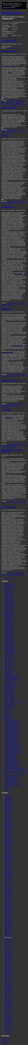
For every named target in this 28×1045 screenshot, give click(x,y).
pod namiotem (8, 682)
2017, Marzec (7, 948)
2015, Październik (8, 971)
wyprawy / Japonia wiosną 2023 (12, 749)
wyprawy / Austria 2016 (10, 721)
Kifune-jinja (6, 410)
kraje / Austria (8, 655)
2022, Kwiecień (8, 865)
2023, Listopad (8, 839)
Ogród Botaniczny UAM (10, 675)
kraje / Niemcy (8, 663)
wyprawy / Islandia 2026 (10, 741)
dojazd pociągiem (9, 585)
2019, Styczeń (8, 918)
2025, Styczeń (8, 820)
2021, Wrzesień (8, 874)
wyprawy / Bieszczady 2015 (11, 724)
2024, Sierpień (8, 827)
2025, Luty (7, 818)
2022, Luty (7, 868)
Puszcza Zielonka (8, 708)
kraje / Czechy (8, 656)
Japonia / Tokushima (9, 644)
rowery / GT (18, 48)
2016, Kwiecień (8, 963)
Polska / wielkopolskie (10, 704)
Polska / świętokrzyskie (10, 701)
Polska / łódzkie (8, 690)
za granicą (18, 129)
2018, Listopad (8, 921)
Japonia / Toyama (9, 648)
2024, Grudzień (8, 821)
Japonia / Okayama (9, 631)
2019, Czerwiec (8, 911)
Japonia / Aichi (8, 590)
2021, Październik (8, 873)
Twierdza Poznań (8, 719)
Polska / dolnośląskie (9, 685)
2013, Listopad (8, 1003)
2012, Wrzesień (8, 1022)
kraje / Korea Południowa (10, 661)
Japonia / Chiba (8, 595)
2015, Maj (6, 978)
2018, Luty (7, 933)
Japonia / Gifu (8, 601)
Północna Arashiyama (10, 380)
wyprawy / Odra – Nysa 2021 (11, 764)
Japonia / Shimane (9, 640)
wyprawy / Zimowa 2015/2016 (12, 786)
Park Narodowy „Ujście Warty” (12, 678)
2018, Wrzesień (8, 924)
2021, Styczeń (8, 885)
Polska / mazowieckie (10, 693)
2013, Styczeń (8, 1016)
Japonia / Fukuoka (9, 599)
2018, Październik (8, 922)
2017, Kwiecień (8, 947)
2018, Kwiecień (8, 930)
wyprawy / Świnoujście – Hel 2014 (13, 771)
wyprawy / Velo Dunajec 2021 (12, 780)
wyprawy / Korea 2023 (10, 757)
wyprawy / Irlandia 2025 (10, 738)
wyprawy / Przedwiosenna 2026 (12, 768)
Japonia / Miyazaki (9, 623)
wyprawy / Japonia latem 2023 (12, 746)
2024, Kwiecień (8, 832)
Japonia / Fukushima (9, 600)
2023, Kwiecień (8, 848)
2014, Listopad (8, 986)
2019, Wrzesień (8, 907)
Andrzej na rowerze (12, 13)
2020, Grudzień (8, 887)
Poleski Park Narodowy (10, 683)
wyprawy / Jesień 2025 (10, 750)
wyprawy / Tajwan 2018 (10, 777)
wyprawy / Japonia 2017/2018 (9, 104)
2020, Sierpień (8, 892)
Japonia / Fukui (8, 597)
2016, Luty (7, 966)
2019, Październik (8, 906)
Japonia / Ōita (8, 630)
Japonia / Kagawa (9, 612)
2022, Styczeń (8, 869)
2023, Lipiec (7, 844)
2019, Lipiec (7, 910)
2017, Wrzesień (8, 940)
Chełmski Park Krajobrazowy (11, 584)
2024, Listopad (8, 823)
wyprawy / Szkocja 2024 (10, 776)
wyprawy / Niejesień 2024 (11, 761)
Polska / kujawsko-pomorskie (12, 686)
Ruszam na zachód (9, 51)
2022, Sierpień (8, 859)
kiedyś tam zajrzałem (7, 352)
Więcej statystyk (6, 37)
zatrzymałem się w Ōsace (8, 66)
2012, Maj (6, 1027)
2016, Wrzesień (8, 956)
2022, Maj (7, 863)
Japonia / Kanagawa (9, 615)
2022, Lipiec (7, 861)
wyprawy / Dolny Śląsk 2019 (11, 730)
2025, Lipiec (7, 812)
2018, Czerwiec (8, 928)
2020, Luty (7, 900)
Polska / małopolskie (9, 691)
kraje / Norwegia (8, 664)
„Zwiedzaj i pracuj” (17, 345)
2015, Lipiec (7, 975)
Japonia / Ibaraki (8, 608)
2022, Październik (9, 857)
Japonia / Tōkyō (8, 645)
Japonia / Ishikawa (9, 610)
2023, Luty (7, 851)
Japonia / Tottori (8, 646)
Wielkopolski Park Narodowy (11, 720)
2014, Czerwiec (8, 993)
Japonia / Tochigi (8, 642)
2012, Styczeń (8, 1033)
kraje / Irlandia (8, 657)
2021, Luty (7, 884)
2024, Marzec (7, 833)
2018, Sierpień (8, 925)
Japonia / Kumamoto (9, 618)
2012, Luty (7, 1031)
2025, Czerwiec (8, 813)
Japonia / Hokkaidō (9, 605)
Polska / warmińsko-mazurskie (12, 702)
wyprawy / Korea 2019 (10, 756)
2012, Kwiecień (8, 1029)
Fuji (5, 1042)
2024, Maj (6, 831)
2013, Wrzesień (8, 1005)
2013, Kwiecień (8, 1012)
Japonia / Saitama (9, 637)
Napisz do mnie (7, 6)
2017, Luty (7, 949)
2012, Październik (8, 1020)
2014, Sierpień (8, 990)
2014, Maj (6, 995)
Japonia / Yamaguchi (9, 652)
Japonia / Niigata (8, 629)
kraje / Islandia (8, 659)
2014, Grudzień (8, 985)
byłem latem (9, 418)
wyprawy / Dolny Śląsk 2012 (11, 728)
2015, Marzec (7, 981)
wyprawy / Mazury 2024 (10, 758)
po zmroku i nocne (12, 201)
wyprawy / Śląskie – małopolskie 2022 (14, 769)
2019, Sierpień (8, 909)
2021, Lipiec (7, 877)
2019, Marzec (7, 915)
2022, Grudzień (8, 854)
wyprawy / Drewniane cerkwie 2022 (13, 731)
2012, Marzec (7, 1030)
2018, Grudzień (8, 919)
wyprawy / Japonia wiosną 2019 (12, 747)
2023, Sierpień (8, 843)
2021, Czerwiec (8, 878)
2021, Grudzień (8, 870)
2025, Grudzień (8, 805)
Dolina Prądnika (8, 586)
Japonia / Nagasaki (9, 626)
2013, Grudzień (8, 1001)
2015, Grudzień (8, 969)
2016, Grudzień (8, 952)
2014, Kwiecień (8, 996)
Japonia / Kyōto (19, 103)
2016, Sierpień (8, 958)
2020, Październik (9, 889)
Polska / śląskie (8, 700)
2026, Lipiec (7, 795)
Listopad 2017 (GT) (9, 41)
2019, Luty (7, 917)
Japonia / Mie (7, 620)
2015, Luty (7, 982)
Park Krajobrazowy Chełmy (11, 676)
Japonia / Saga (8, 635)
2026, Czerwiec (8, 797)
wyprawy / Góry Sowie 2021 (11, 734)
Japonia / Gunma (8, 603)
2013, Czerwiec (8, 1010)
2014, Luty (7, 999)
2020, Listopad (8, 888)
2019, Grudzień (8, 903)
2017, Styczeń (7, 951)
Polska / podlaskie (9, 697)
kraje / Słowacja (8, 667)
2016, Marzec (7, 964)
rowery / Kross (8, 712)
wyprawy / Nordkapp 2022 (11, 762)
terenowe (6, 716)
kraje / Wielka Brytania (10, 671)
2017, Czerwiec (8, 944)
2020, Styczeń (8, 902)
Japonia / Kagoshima (9, 614)
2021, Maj (6, 880)
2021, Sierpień (8, 876)
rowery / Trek (7, 713)
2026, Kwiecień (8, 799)
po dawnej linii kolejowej (10, 679)
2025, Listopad (8, 806)
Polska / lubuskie (8, 689)
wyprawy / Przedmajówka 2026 (12, 767)
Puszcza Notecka (8, 706)
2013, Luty (7, 1015)
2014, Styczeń (8, 1000)
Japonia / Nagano (9, 625)
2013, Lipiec (7, 1008)
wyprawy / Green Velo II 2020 (12, 737)
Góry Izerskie (7, 589)
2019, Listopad (8, 904)
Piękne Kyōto (7, 309)
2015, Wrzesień (8, 973)
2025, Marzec (7, 817)
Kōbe (10, 73)
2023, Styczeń (8, 853)
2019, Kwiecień (8, 914)
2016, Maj (6, 962)
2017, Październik (8, 939)
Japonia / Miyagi (8, 622)
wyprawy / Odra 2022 (10, 765)
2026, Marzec (7, 801)
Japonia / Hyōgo (10, 103)
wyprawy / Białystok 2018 (11, 723)
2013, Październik (8, 1004)
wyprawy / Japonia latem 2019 (12, 745)
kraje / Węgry (7, 670)
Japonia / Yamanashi (9, 653)
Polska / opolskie (8, 694)
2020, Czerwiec (8, 895)
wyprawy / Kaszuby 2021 (10, 754)
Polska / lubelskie (8, 687)
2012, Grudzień (8, 1018)
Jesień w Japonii (8, 507)
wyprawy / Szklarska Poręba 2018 (13, 775)
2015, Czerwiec (8, 977)
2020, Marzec (7, 899)
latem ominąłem (18, 274)
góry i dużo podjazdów (13, 100)
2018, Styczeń (8, 934)
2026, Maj (6, 798)
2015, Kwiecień (8, 979)
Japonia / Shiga (8, 638)
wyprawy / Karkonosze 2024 (11, 753)
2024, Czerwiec (8, 829)
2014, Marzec (7, 997)
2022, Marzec (7, 866)
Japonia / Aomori (8, 593)
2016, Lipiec (7, 959)
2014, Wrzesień (8, 989)
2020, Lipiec (7, 893)
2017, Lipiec (7, 943)
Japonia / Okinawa (9, 633)
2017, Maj (6, 945)
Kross (5, 1038)
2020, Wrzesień (8, 891)
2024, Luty (7, 835)
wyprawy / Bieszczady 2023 (11, 726)
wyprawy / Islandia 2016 (10, 739)
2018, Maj (6, 929)
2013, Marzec (7, 1014)
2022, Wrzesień (8, 858)
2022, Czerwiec (8, 862)
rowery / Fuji (7, 709)
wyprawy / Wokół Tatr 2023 (11, 784)
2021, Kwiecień (8, 881)
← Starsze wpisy (8, 578)
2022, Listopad (8, 855)
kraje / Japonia (11, 48)
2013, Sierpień (8, 1007)
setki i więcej (7, 715)
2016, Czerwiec (8, 960)
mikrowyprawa (8, 672)
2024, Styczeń (8, 836)
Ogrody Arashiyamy (10, 108)
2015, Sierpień (8, 974)
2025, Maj (7, 814)
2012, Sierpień (8, 1023)
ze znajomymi (11, 574)
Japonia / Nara (8, 627)
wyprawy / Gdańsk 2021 (10, 732)
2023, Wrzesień (8, 842)
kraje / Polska (7, 666)
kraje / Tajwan (8, 668)
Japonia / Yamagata (9, 651)
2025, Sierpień (8, 810)
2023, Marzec (7, 850)
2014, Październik (8, 988)
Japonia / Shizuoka (9, 641)
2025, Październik (9, 807)
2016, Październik (8, 955)
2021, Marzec (7, 883)
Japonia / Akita (8, 592)
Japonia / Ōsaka (8, 634)
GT (5, 1041)
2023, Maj (7, 847)
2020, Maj (7, 896)
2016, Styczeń (8, 967)
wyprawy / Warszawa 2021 (11, 782)
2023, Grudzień (8, 838)
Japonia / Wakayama (9, 649)
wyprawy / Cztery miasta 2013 (12, 727)
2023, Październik (9, 840)
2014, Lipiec (7, 992)
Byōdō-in (5, 136)
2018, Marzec (7, 932)
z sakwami (19, 101)
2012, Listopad (8, 1019)
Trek (5, 1040)
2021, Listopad (8, 872)
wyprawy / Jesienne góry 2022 (12, 752)
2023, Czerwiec (8, 846)
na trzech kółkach (10, 101)
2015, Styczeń (8, 984)
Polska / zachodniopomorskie (12, 705)
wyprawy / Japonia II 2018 (11, 743)
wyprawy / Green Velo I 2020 (11, 735)
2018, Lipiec (7, 926)
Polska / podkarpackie (10, 696)
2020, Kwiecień (8, 898)
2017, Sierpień (7, 941)
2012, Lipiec (7, 1025)
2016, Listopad (8, 954)
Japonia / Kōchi (8, 616)
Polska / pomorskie (9, 698)
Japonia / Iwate (8, 611)
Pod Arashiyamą (8, 207)
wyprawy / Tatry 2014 (10, 779)
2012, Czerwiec (8, 1026)
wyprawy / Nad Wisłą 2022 (11, 760)
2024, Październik (9, 824)
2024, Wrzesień (8, 825)
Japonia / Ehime (8, 596)
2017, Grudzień (8, 936)
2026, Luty (7, 802)
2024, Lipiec (7, 828)
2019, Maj (6, 913)
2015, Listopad (8, 970)
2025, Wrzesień (8, 809)
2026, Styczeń (8, 803)
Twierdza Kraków (8, 717)
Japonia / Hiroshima (9, 604)
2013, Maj (6, 1011)
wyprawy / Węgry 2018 (10, 783)
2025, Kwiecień (8, 816)
